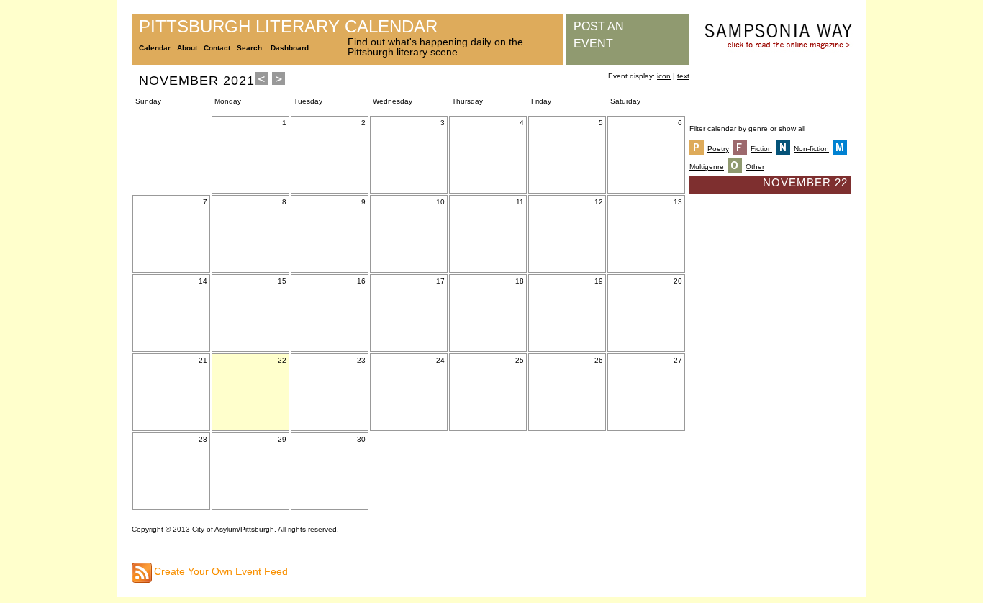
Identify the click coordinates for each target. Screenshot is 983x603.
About (187, 48)
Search (249, 48)
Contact (217, 48)
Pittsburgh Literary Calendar (288, 26)
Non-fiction (811, 149)
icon (664, 76)
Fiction (761, 149)
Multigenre (706, 167)
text (683, 76)
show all (792, 128)
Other (755, 167)
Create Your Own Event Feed (221, 571)
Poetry (718, 149)
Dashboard (290, 48)
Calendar (155, 48)
